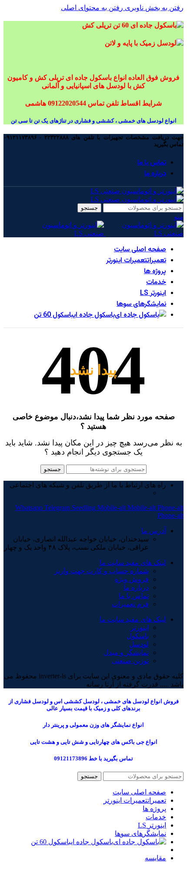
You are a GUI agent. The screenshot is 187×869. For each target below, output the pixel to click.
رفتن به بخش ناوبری (153, 7)
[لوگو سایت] (137, 191)
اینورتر (139, 627)
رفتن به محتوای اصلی (92, 7)
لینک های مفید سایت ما (133, 562)
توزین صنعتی (130, 660)
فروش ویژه (132, 579)
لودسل (139, 644)
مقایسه (155, 858)
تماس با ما (134, 595)
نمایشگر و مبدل (126, 652)
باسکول (138, 636)
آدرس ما (153, 530)
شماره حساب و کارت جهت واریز (101, 571)
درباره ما (136, 587)
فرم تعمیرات (130, 604)
